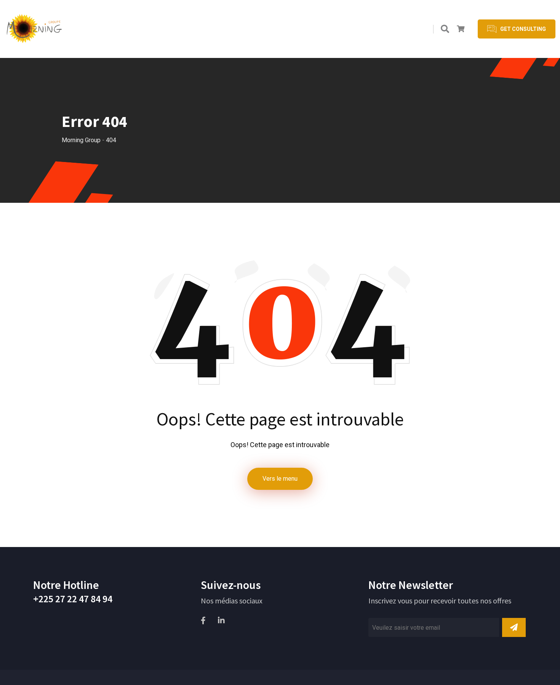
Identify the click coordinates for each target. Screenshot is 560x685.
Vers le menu (280, 478)
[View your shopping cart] (460, 29)
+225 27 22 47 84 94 (72, 598)
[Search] (445, 29)
